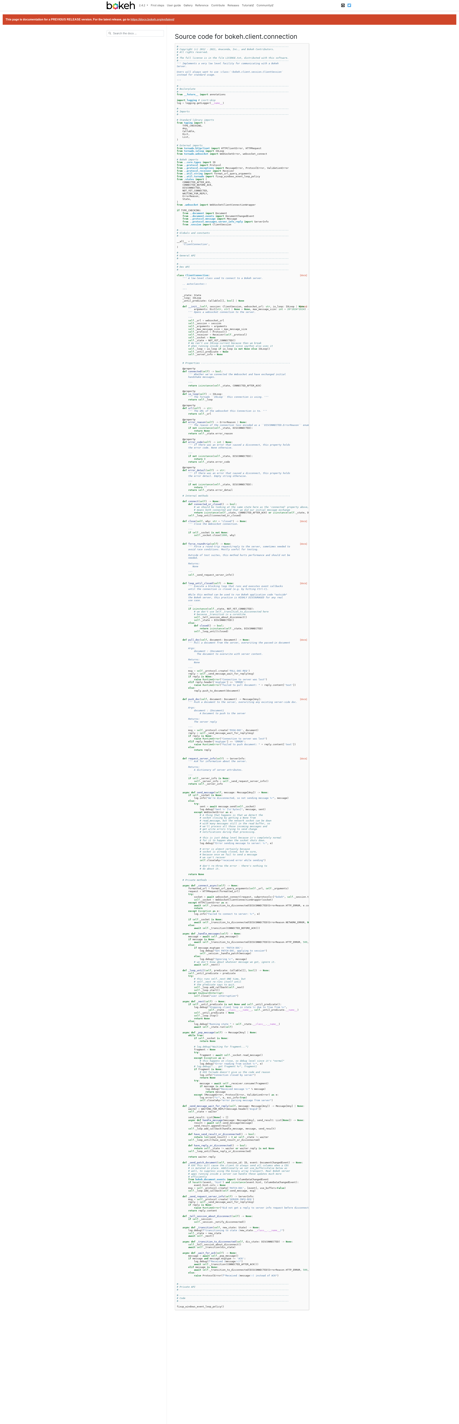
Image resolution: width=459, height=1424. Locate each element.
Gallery (188, 5)
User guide (174, 5)
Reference (202, 5)
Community (264, 5)
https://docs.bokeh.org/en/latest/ (152, 19)
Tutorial (247, 5)
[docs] (303, 275)
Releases (233, 5)
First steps (157, 5)
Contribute (218, 5)
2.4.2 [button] (142, 5)
